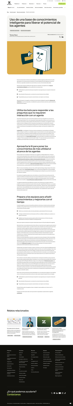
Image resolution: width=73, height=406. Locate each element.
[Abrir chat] (70, 403)
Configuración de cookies (30, 403)
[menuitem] (64, 0)
